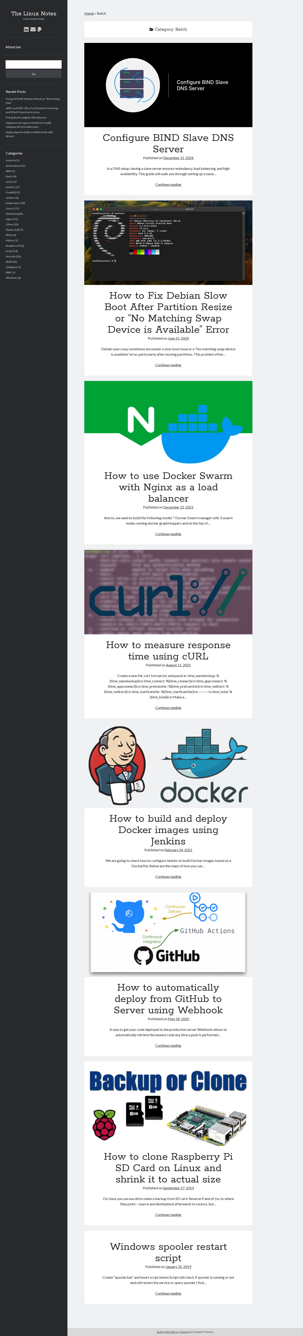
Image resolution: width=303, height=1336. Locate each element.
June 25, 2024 (178, 338)
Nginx (9, 219)
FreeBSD (11, 192)
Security (11, 256)
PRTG (9, 235)
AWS (8, 171)
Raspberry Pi (13, 245)
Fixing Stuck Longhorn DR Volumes (26, 117)
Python (10, 240)
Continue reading (168, 184)
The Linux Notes (33, 13)
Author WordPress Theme (173, 1332)
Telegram (11, 267)
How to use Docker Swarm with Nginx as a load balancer (168, 423)
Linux (9, 208)
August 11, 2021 (178, 665)
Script (9, 251)
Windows (11, 277)
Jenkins (10, 197)
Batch (9, 176)
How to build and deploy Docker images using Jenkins (168, 766)
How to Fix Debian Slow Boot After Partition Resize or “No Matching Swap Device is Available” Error (168, 242)
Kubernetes (13, 203)
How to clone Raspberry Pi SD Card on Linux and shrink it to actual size (168, 1104)
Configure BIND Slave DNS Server (168, 85)
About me (13, 47)
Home (89, 13)
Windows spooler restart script (168, 1252)
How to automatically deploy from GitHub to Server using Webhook (168, 935)
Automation (13, 165)
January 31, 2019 (178, 1266)
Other (9, 224)
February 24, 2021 (178, 850)
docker (10, 187)
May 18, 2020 (178, 1019)
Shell (9, 261)
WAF (9, 272)
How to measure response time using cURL (168, 592)
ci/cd (8, 181)
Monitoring (12, 213)
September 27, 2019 (178, 1188)
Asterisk (11, 160)
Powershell (12, 229)
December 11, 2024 (178, 158)
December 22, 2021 (178, 507)
